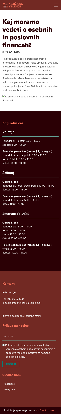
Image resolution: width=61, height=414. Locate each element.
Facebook (9, 383)
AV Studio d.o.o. (45, 410)
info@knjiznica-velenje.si (26, 303)
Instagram (9, 389)
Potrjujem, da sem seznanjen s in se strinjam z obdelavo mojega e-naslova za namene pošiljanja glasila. (30, 350)
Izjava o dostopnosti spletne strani (21, 316)
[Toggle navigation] (56, 5)
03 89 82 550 (16, 299)
